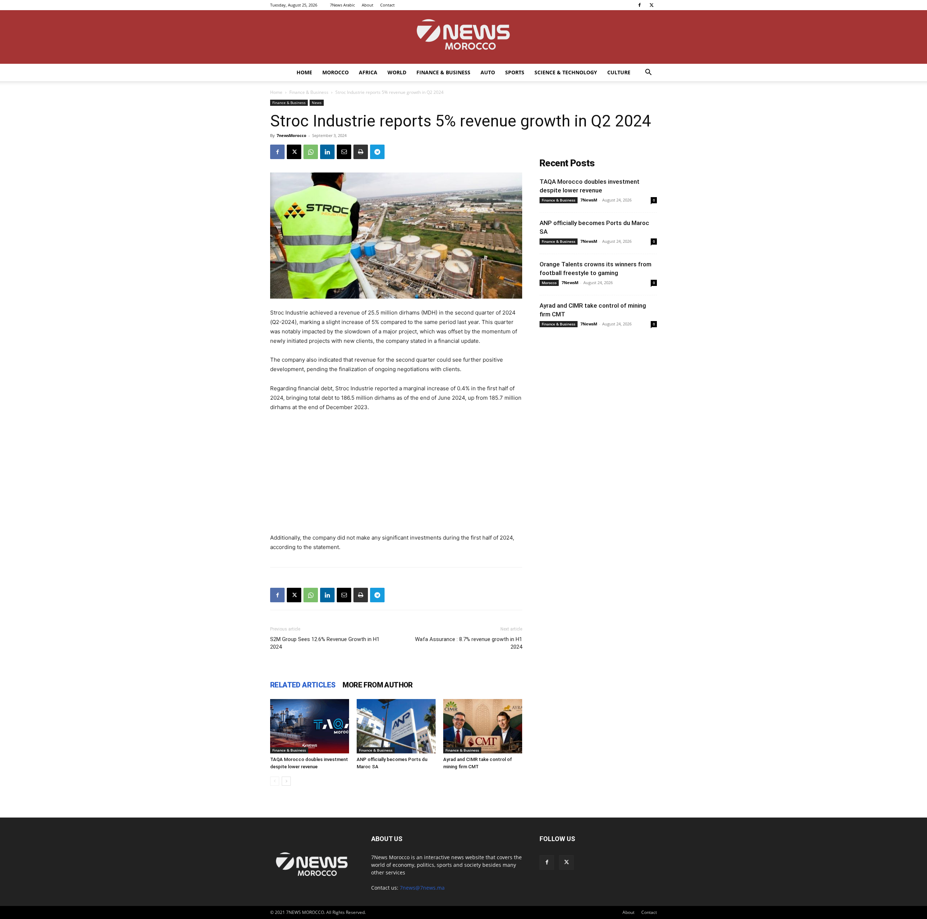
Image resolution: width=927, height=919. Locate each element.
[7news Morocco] (463, 37)
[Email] (344, 152)
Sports (514, 72)
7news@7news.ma (422, 887)
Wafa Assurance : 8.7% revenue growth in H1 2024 (468, 643)
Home (304, 72)
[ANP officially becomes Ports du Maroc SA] (396, 726)
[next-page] (286, 781)
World (396, 72)
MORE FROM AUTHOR (377, 685)
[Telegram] (377, 152)
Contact (387, 5)
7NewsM (588, 200)
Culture (618, 72)
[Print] (360, 152)
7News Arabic (342, 5)
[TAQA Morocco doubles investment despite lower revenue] (309, 726)
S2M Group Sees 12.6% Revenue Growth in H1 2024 (324, 643)
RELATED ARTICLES (302, 685)
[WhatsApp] (310, 152)
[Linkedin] (327, 152)
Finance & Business (443, 72)
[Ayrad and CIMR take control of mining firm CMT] (482, 726)
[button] (648, 73)
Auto (488, 72)
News (317, 102)
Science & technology (565, 72)
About (367, 5)
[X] (651, 5)
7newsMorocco (291, 135)
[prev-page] (274, 781)
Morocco (335, 72)
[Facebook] (639, 5)
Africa (368, 72)
